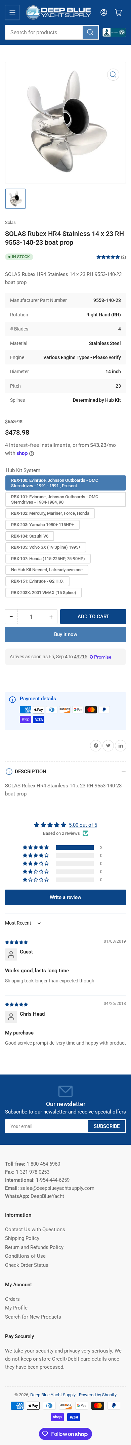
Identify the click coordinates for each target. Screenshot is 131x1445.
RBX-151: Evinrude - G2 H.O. (37, 581)
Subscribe (107, 1126)
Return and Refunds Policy (34, 1247)
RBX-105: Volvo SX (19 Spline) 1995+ (46, 547)
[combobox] (52, 32)
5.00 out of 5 (83, 825)
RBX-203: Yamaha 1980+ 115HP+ (42, 524)
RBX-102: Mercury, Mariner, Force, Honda (50, 513)
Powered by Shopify (98, 1394)
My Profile (16, 1308)
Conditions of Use (25, 1256)
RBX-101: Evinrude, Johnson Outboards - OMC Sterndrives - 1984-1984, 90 (54, 499)
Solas (10, 222)
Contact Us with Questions (35, 1229)
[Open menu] (12, 12)
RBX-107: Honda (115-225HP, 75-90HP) (48, 558)
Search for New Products (33, 1317)
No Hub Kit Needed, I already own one (47, 569)
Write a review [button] (65, 897)
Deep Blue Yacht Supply (53, 1394)
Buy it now (65, 634)
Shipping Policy (22, 1238)
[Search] (90, 32)
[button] (36, 847)
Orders (12, 1299)
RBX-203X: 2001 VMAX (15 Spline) (43, 592)
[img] (17, 942)
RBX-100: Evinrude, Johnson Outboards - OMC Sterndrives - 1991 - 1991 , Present (54, 483)
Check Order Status (26, 1265)
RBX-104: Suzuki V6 (29, 536)
